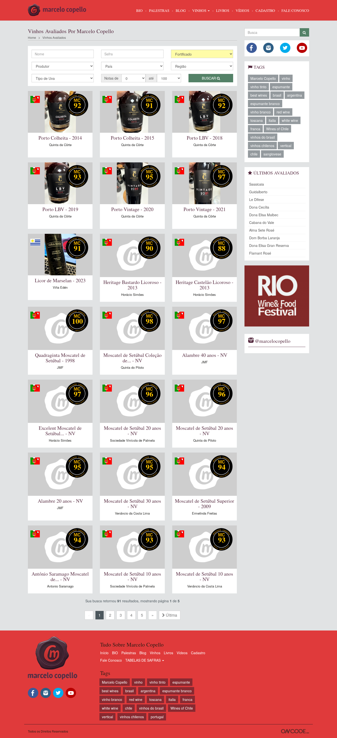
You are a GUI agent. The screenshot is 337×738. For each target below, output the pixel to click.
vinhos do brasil (262, 137)
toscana (256, 120)
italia (272, 120)
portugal (157, 716)
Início (104, 652)
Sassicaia (256, 184)
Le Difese (256, 199)
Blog (142, 652)
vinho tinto (258, 86)
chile (254, 154)
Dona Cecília (259, 207)
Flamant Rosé (260, 253)
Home (32, 37)
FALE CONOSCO (295, 10)
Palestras (159, 10)
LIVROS (222, 10)
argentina (294, 95)
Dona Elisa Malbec (263, 214)
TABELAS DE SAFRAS (143, 660)
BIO (139, 10)
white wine (290, 120)
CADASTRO (265, 10)
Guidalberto (258, 191)
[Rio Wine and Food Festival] (276, 295)
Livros (168, 652)
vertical (285, 145)
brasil (277, 95)
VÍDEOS (242, 10)
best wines (258, 95)
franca (255, 128)
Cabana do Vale (261, 222)
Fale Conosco (111, 660)
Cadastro (198, 652)
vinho (286, 78)
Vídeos (182, 652)
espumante (281, 86)
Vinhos (155, 652)
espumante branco (265, 103)
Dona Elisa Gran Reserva (269, 245)
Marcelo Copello (263, 78)
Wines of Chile (277, 128)
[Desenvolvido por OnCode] (295, 731)
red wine (283, 111)
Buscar (209, 78)
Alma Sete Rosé (261, 230)
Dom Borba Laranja (264, 237)
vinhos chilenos (262, 145)
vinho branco (260, 111)
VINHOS (199, 10)
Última (171, 615)
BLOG (181, 10)
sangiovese (272, 154)
